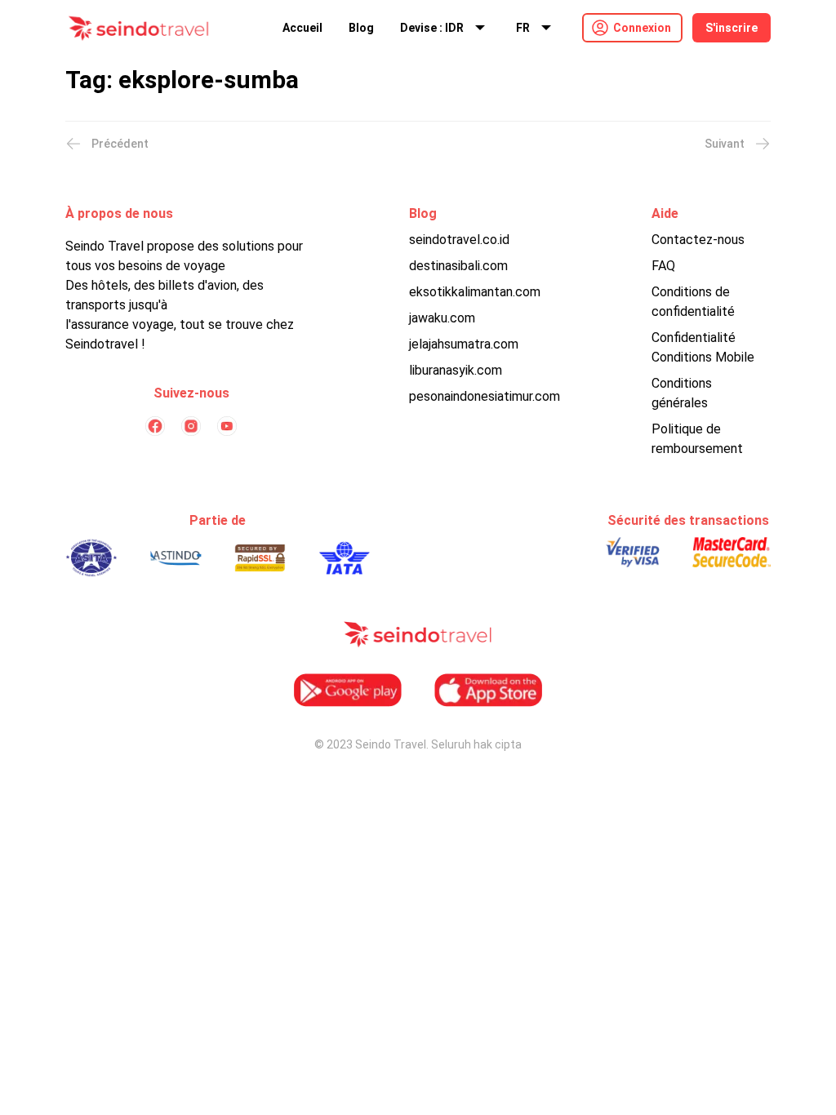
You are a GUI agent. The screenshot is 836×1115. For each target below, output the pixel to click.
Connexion (642, 27)
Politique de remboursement (697, 438)
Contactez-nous (698, 239)
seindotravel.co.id (459, 239)
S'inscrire (731, 27)
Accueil (302, 27)
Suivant (725, 143)
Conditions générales (681, 393)
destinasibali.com (458, 265)
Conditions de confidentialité (693, 301)
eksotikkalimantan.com (474, 292)
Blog (361, 27)
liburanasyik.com (455, 370)
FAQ (663, 265)
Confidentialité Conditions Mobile (702, 347)
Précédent (120, 143)
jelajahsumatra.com (463, 344)
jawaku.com (442, 318)
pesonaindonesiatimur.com (484, 396)
